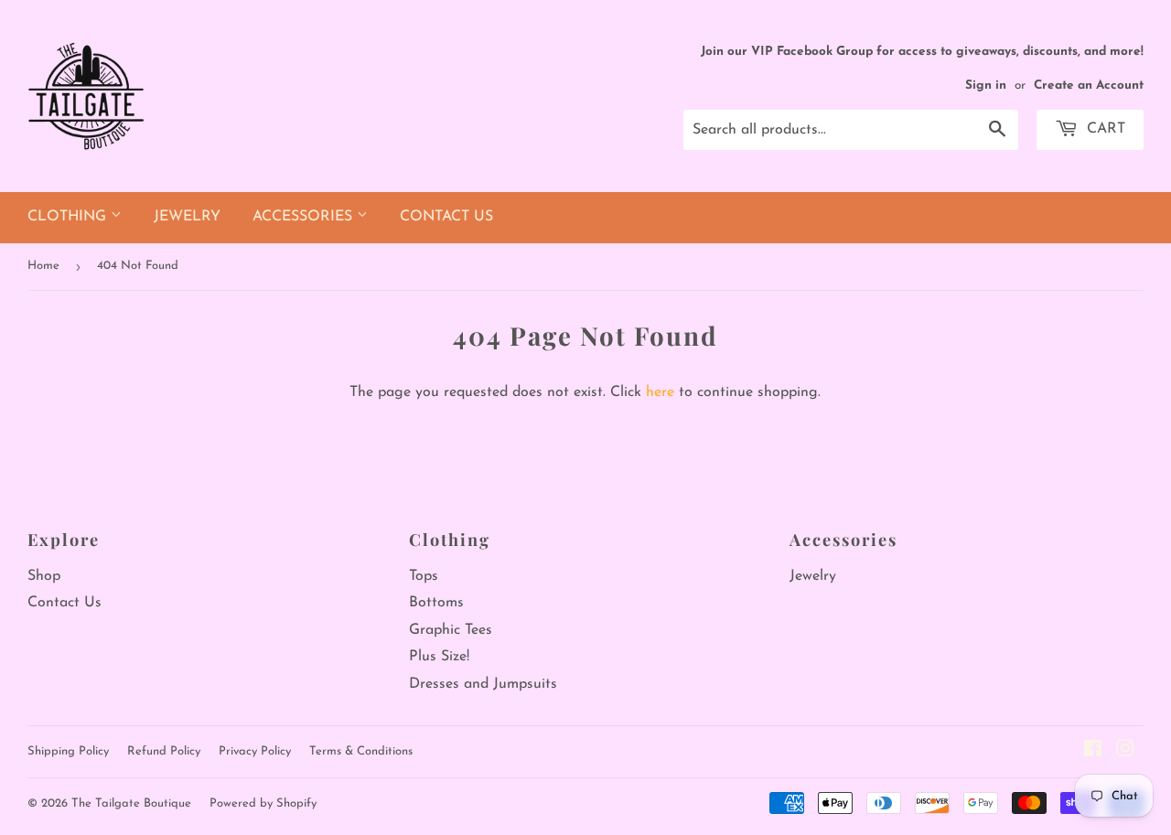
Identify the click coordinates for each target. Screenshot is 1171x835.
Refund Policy (163, 751)
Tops (423, 576)
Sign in (985, 85)
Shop (43, 576)
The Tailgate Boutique (131, 803)
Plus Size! (439, 656)
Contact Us (446, 216)
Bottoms (436, 602)
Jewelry (187, 216)
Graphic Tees (450, 630)
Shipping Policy (68, 751)
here (660, 392)
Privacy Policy (255, 751)
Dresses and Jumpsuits (483, 684)
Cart (1103, 129)
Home (43, 266)
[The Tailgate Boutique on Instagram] (1125, 751)
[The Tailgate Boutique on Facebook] (1092, 751)
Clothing (69, 216)
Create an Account (1089, 85)
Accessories (304, 216)
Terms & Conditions (361, 751)
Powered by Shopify (263, 803)
